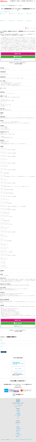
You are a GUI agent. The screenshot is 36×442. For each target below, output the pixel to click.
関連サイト (18, 436)
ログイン (18, 424)
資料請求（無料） (18, 53)
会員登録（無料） (18, 422)
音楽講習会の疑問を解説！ (18, 363)
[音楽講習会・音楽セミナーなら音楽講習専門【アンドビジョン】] (3, 1)
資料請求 (18, 433)
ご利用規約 (18, 413)
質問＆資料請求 (19, 56)
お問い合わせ (18, 430)
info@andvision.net (18, 387)
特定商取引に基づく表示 (17, 439)
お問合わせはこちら (18, 59)
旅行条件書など (31, 439)
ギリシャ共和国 (4, 11)
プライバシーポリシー (11, 439)
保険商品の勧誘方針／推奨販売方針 (25, 439)
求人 (18, 416)
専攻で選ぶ (3, 5)
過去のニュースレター (18, 406)
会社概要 (18, 410)
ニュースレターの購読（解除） (18, 405)
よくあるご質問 (18, 428)
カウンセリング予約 (18, 368)
